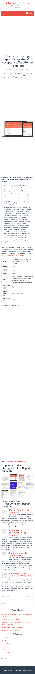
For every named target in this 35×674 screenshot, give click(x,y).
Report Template (6, 656)
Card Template (5, 647)
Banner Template (6, 638)
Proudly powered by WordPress (12, 670)
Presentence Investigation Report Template (19, 533)
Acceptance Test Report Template (14, 255)
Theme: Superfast (27, 670)
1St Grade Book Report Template (10, 619)
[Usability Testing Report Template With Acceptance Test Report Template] (13, 477)
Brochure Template (6, 644)
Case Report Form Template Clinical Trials (21, 574)
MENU (30, 13)
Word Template (5, 659)
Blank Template (5, 641)
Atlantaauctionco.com (17, 3)
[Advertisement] (17, 35)
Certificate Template (7, 650)
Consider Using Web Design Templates (12, 627)
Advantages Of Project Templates (11, 630)
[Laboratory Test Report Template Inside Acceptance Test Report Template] (21, 477)
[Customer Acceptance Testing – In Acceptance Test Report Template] (21, 485)
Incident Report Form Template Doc (19, 554)
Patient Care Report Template (19, 511)
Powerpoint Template (7, 653)
